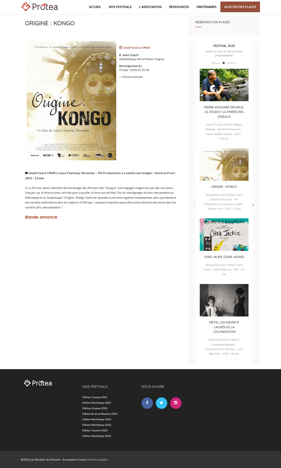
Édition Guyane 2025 (94, 397)
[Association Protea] (40, 12)
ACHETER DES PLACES (240, 7)
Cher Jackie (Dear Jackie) (224, 257)
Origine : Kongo (224, 187)
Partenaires (207, 7)
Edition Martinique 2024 (96, 419)
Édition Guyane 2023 (94, 430)
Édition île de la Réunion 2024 (99, 413)
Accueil (95, 7)
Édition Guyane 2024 (94, 408)
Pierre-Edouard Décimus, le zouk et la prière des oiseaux (224, 112)
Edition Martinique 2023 (96, 424)
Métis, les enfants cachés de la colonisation (224, 327)
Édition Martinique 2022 (96, 435)
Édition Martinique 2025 (96, 402)
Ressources (179, 7)
